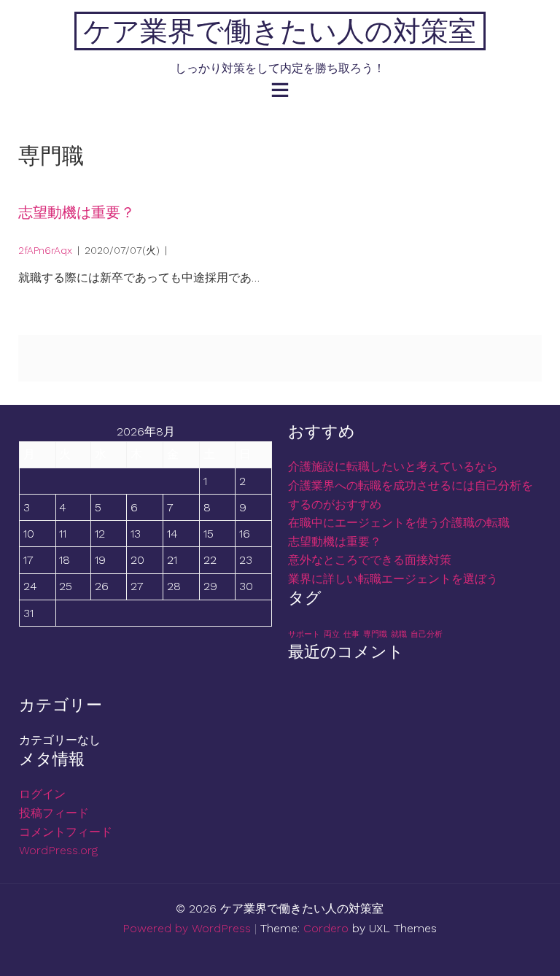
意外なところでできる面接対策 (369, 560)
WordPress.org (58, 850)
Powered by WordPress (186, 928)
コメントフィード (65, 832)
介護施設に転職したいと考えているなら (393, 466)
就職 (399, 634)
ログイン (42, 794)
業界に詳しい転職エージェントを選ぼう (393, 579)
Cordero (326, 928)
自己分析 (427, 634)
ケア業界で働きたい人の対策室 (279, 31)
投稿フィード (54, 813)
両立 (332, 634)
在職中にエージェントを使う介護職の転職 (399, 523)
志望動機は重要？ (76, 212)
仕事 (351, 634)
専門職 (375, 634)
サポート (304, 634)
